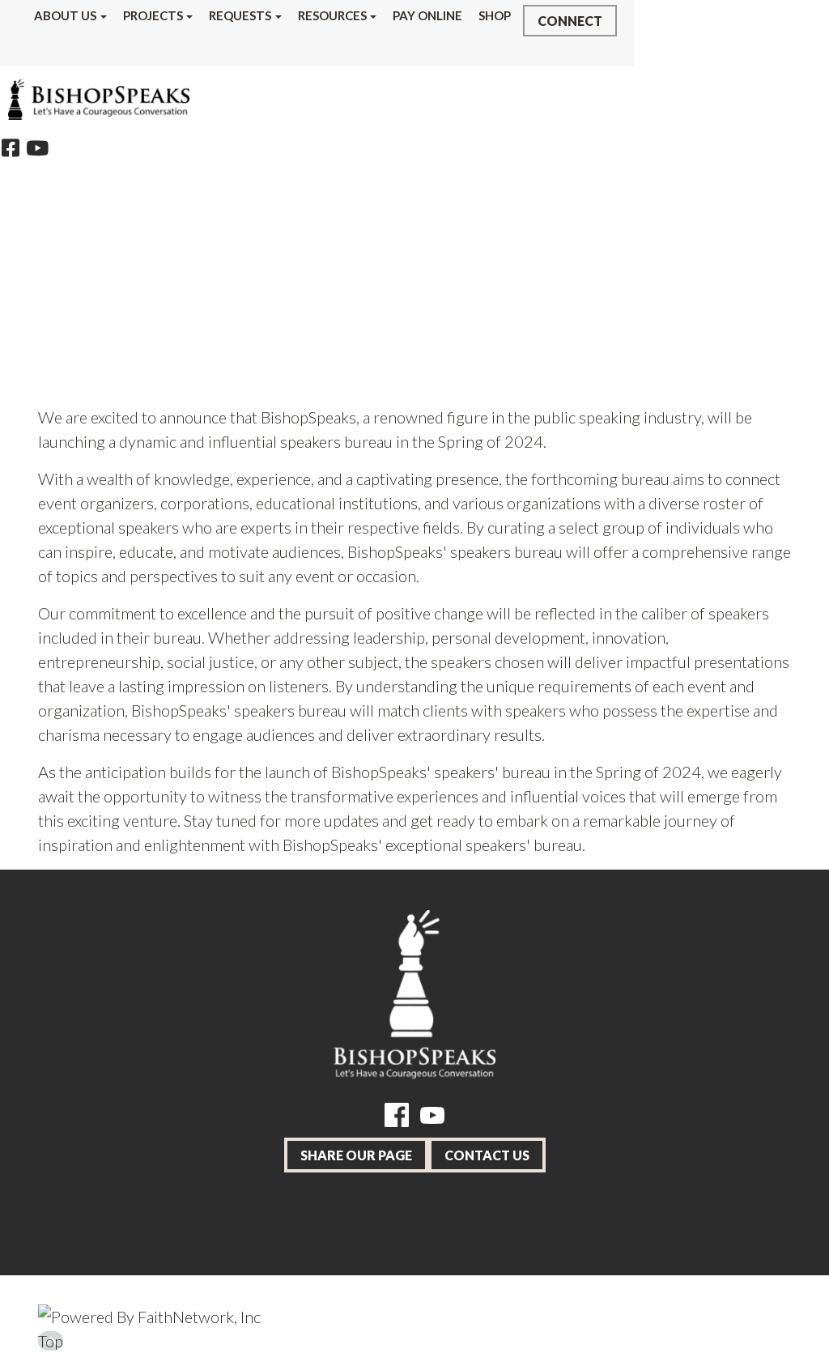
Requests (240, 15)
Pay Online (427, 15)
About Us (65, 15)
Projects (153, 15)
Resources (332, 15)
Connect (570, 20)
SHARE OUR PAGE (356, 1155)
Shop (494, 15)
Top (50, 1341)
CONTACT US (486, 1155)
